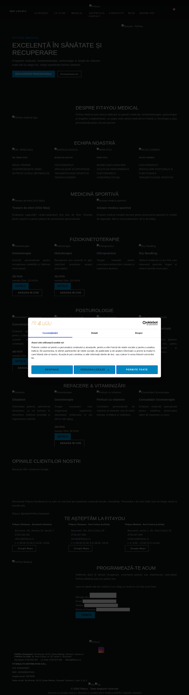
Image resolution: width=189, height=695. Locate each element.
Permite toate (137, 369)
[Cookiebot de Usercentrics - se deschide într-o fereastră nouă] (145, 323)
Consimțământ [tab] (50, 333)
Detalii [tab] (94, 333)
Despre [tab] (139, 333)
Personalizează (93, 369)
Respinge (52, 369)
